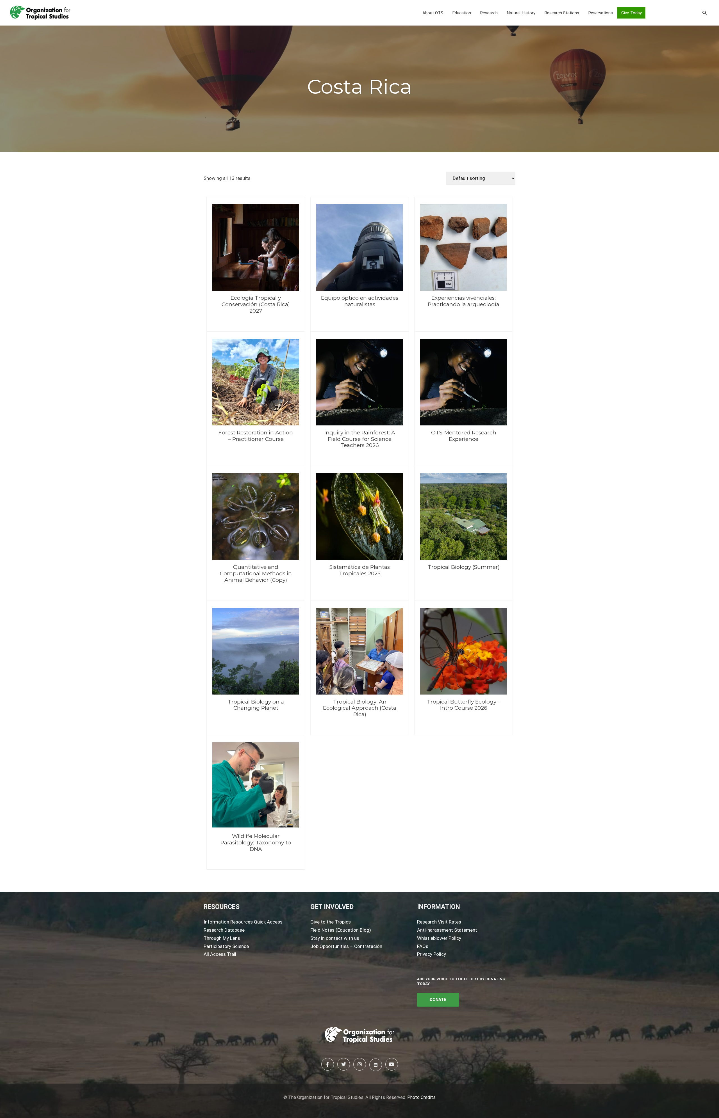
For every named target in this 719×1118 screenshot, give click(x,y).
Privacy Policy (431, 954)
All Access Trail (220, 954)
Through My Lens (222, 938)
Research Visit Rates (439, 922)
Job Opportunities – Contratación (346, 946)
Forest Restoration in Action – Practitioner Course (256, 435)
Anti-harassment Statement (447, 930)
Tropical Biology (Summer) (464, 567)
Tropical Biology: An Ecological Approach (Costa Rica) (359, 708)
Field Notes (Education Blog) (340, 930)
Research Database (224, 930)
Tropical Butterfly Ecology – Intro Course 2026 (463, 704)
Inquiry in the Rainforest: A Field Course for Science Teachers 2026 (359, 439)
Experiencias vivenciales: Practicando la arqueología (463, 301)
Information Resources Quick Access (243, 922)
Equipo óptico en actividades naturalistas (359, 301)
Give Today (631, 12)
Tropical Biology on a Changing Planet (256, 704)
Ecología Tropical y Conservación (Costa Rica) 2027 (256, 304)
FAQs (422, 946)
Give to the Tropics (330, 922)
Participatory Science (226, 946)
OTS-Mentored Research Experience (463, 435)
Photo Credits (421, 1097)
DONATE (438, 999)
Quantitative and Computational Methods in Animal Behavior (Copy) (256, 573)
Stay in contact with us (334, 938)
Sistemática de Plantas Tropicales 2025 (359, 570)
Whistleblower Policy (439, 938)
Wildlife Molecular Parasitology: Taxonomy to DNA (255, 842)
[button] (433, 13)
